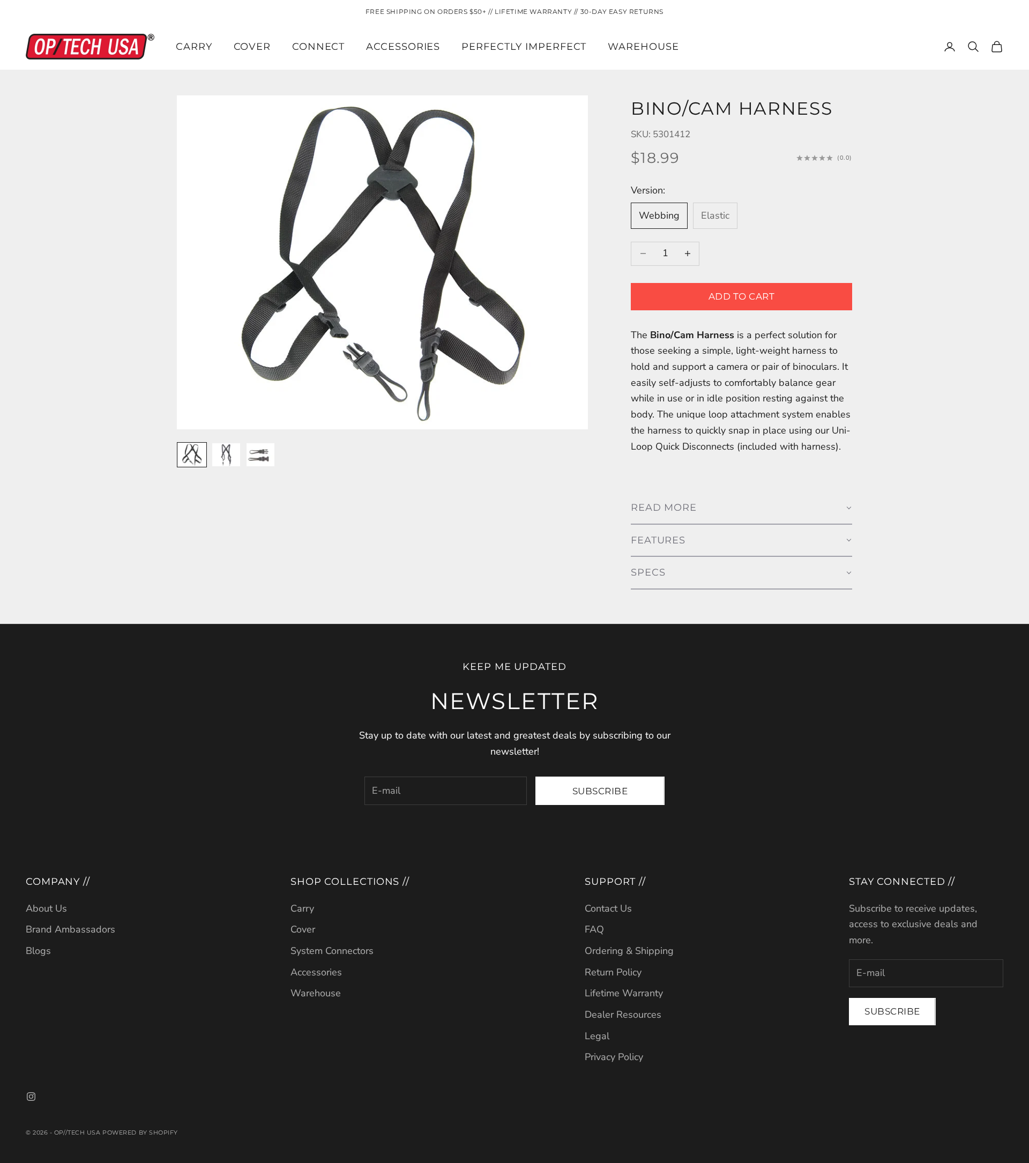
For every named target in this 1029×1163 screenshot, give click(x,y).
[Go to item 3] (260, 454)
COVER (252, 47)
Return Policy (613, 972)
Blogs (38, 950)
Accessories (316, 972)
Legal (597, 1036)
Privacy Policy (614, 1056)
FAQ (594, 929)
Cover (302, 929)
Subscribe (600, 791)
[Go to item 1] (192, 454)
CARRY (194, 47)
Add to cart (742, 296)
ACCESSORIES (403, 47)
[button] (741, 508)
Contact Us (608, 908)
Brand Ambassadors (70, 929)
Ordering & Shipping (629, 950)
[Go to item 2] (226, 454)
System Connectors (332, 950)
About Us (46, 908)
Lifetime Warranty (624, 993)
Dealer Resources (623, 1014)
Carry (302, 908)
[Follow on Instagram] (31, 1096)
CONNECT (318, 47)
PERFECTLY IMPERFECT (523, 47)
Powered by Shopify (140, 1132)
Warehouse (643, 47)
